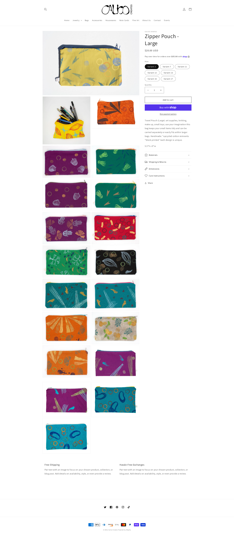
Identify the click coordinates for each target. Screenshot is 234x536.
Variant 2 (152, 66)
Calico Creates (113, 530)
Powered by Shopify (124, 530)
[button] (45, 9)
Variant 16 (152, 79)
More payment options (168, 114)
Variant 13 (168, 73)
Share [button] (150, 183)
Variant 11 (182, 66)
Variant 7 (167, 66)
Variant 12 (152, 73)
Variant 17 (168, 79)
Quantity (148, 85)
